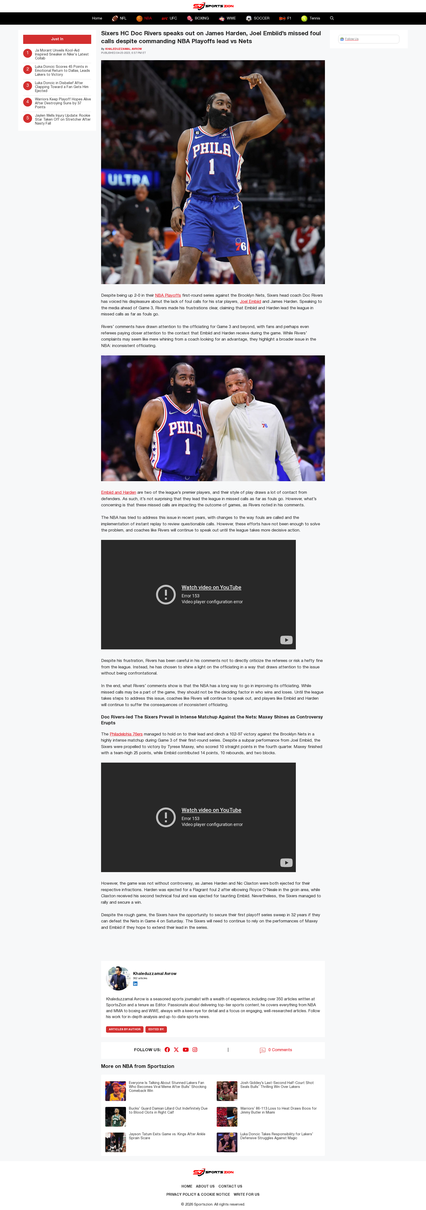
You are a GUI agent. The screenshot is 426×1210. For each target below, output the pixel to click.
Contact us (230, 1186)
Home (97, 18)
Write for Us (247, 1194)
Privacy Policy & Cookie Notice (198, 1194)
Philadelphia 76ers (126, 734)
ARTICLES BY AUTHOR (125, 1029)
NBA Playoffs (168, 295)
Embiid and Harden (118, 493)
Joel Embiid (250, 302)
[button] (332, 18)
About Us (205, 1186)
